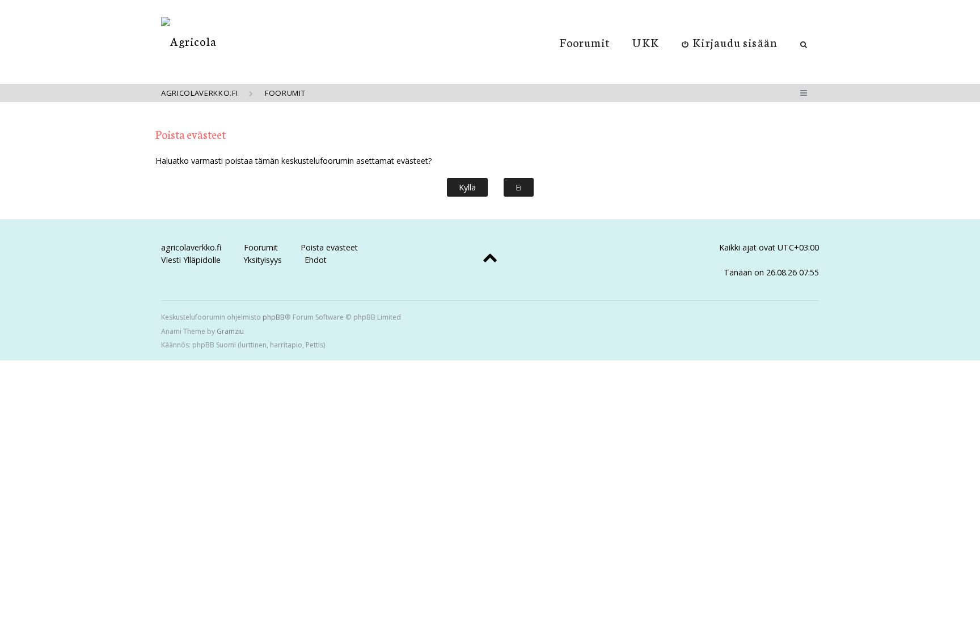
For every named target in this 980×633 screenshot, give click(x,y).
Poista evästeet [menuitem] (329, 247)
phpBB (274, 317)
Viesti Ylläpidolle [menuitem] (191, 259)
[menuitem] (729, 42)
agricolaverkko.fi (191, 247)
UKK (645, 42)
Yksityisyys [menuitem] (262, 259)
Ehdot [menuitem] (316, 259)
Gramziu (230, 331)
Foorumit (585, 42)
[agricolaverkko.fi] (189, 41)
